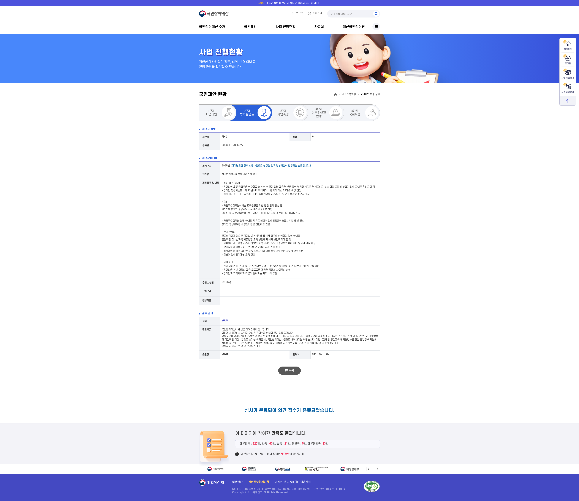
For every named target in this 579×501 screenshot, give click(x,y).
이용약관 (237, 482)
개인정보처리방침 (258, 482)
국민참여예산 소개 (212, 27)
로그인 (299, 13)
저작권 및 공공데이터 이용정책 (293, 482)
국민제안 (250, 27)
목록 (291, 370)
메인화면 (568, 49)
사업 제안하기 (568, 78)
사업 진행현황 (286, 27)
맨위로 (568, 100)
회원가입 (317, 13)
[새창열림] (215, 469)
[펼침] (376, 26)
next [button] (377, 469)
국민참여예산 (214, 13)
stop (373, 469)
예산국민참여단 (354, 27)
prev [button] (369, 469)
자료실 (319, 27)
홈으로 (335, 94)
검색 (376, 14)
